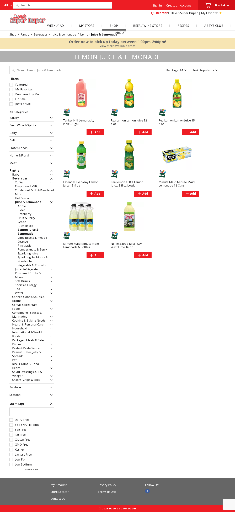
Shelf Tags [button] (16, 404)
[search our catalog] (17, 5)
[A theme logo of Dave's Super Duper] (27, 23)
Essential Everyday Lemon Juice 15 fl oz (80, 183)
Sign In (157, 5)
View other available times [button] (117, 46)
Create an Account (178, 5)
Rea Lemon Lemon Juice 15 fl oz (177, 122)
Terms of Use (107, 491)
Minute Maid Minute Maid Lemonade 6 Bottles (81, 245)
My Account (59, 485)
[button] (50, 118)
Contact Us (58, 498)
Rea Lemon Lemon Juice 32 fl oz (129, 122)
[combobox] (7, 5)
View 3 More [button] (31, 469)
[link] (147, 491)
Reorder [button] (162, 13)
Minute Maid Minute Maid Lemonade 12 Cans (177, 183)
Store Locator (60, 491)
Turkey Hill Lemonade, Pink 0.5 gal (78, 122)
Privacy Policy (107, 485)
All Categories (18, 112)
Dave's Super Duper (184, 13)
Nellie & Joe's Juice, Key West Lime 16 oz (126, 245)
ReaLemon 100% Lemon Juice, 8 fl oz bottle (127, 183)
